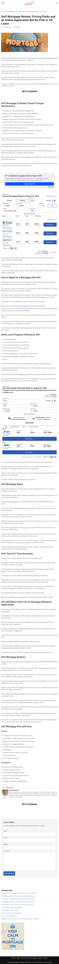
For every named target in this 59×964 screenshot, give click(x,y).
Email (5, 837)
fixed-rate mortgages (14, 466)
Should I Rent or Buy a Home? (10, 910)
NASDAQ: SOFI (22, 128)
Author (3, 787)
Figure (50, 151)
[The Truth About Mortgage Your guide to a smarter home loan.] (29, 3)
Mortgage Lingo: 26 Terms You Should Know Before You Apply (19, 919)
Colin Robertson (7, 27)
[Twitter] (6, 798)
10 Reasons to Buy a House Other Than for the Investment (18, 893)
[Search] (56, 3)
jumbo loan (7, 462)
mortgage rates (50, 282)
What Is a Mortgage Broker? (9, 916)
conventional (22, 374)
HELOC (15, 475)
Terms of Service (37, 962)
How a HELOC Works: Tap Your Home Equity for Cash (17, 904)
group (40, 138)
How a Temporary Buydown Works (11, 907)
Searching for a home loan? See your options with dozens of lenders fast (23, 306)
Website (5, 844)
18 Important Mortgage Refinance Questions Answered (17, 899)
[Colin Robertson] (5, 795)
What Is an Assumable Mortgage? (11, 913)
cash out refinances (45, 363)
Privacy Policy (47, 962)
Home (2, 11)
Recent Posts (10, 787)
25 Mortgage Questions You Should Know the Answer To (18, 902)
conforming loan (44, 379)
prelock (15, 527)
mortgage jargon (24, 527)
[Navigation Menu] (3, 3)
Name (5, 831)
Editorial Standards (13, 962)
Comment (6, 851)
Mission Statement (25, 962)
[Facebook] (4, 798)
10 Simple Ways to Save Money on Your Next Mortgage (17, 896)
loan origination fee (21, 542)
